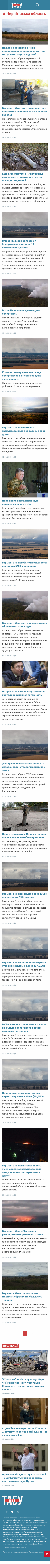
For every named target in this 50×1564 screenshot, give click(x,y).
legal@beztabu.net (36, 1544)
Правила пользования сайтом (14, 1547)
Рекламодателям (36, 1552)
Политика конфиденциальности (15, 1552)
